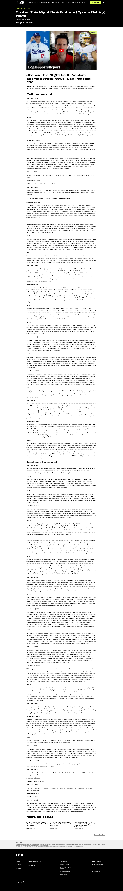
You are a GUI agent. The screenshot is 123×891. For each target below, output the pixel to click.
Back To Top (99, 835)
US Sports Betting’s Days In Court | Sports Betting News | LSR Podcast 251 (61, 823)
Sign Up (96, 2)
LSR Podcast (27, 8)
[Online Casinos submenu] (50, 2)
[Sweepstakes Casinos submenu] (66, 2)
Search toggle (104, 2)
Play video (61, 50)
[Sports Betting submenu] (39, 2)
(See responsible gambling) (78, 846)
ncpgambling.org (30, 846)
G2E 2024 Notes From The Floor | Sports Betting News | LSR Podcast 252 (37, 823)
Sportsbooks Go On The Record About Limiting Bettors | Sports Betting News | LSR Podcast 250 (84, 824)
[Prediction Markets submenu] (80, 2)
